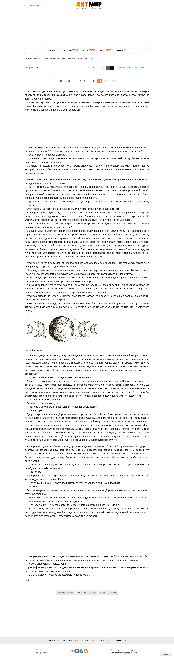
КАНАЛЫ (118, 50)
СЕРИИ (102, 50)
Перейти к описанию (65, 592)
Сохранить (140, 68)
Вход (24, 5)
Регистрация (35, 5)
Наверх (166, 654)
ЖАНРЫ (52, 50)
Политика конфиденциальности (124, 653)
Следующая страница (107, 592)
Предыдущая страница (86, 592)
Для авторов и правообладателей (124, 650)
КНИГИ (85, 50)
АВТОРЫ (67, 50)
